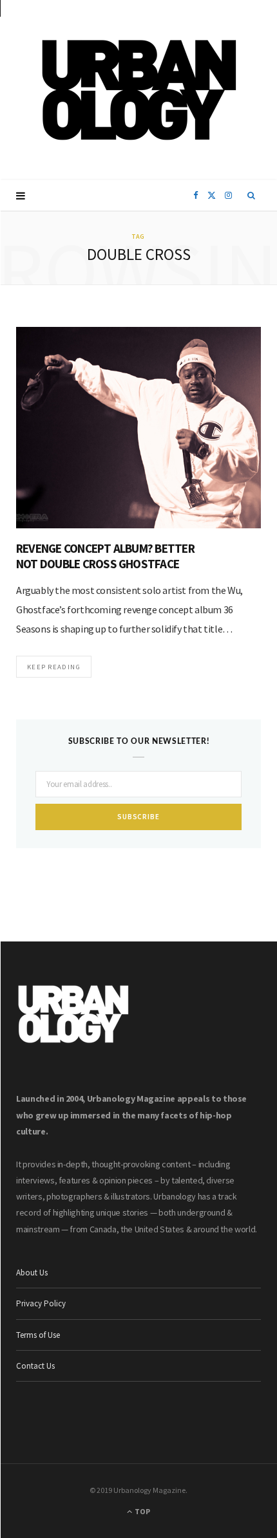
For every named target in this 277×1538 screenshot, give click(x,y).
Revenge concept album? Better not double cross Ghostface (105, 556)
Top (141, 1511)
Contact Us (35, 1365)
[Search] (251, 195)
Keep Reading (54, 666)
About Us (32, 1272)
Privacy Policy (41, 1303)
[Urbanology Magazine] (139, 90)
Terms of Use (38, 1335)
